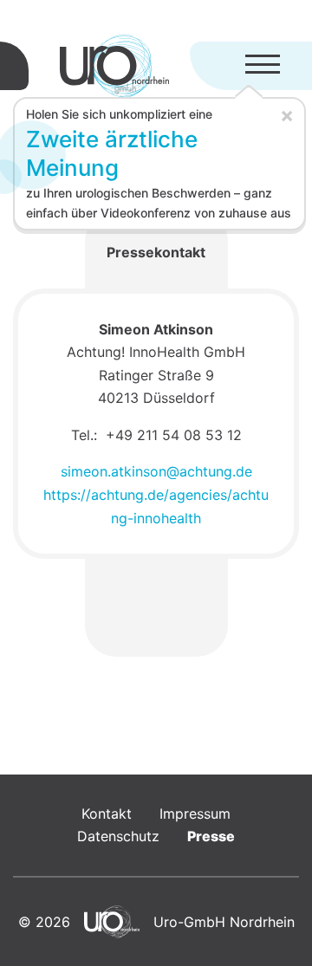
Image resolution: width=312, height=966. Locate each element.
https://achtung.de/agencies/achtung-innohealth (156, 506)
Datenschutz (118, 836)
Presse (211, 836)
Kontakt (106, 813)
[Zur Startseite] (114, 66)
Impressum (195, 813)
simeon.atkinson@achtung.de (156, 471)
